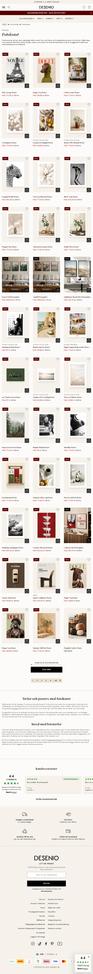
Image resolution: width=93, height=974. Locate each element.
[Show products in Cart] (89, 7)
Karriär (42, 916)
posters (15, 709)
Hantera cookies (54, 928)
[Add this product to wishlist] (27, 54)
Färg (39, 19)
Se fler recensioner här (46, 799)
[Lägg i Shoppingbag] (27, 86)
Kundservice (53, 903)
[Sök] (9, 7)
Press (43, 908)
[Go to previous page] (33, 680)
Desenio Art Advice (55, 899)
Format (49, 19)
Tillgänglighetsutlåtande (35, 924)
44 (56, 680)
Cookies (51, 916)
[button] (83, 963)
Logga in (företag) (37, 937)
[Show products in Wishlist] (84, 7)
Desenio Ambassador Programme (31, 928)
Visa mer (46, 669)
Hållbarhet (41, 920)
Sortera (68, 19)
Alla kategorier (26, 19)
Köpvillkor (52, 912)
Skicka (46, 883)
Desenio (53, 967)
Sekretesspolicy (46, 891)
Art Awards (40, 933)
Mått (59, 19)
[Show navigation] (3, 7)
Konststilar (14, 24)
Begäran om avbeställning (58, 924)
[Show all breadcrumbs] (4, 24)
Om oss (42, 899)
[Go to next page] (60, 680)
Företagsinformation (36, 912)
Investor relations (38, 903)
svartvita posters (54, 740)
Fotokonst (26, 24)
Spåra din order (54, 908)
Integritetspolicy (54, 920)
